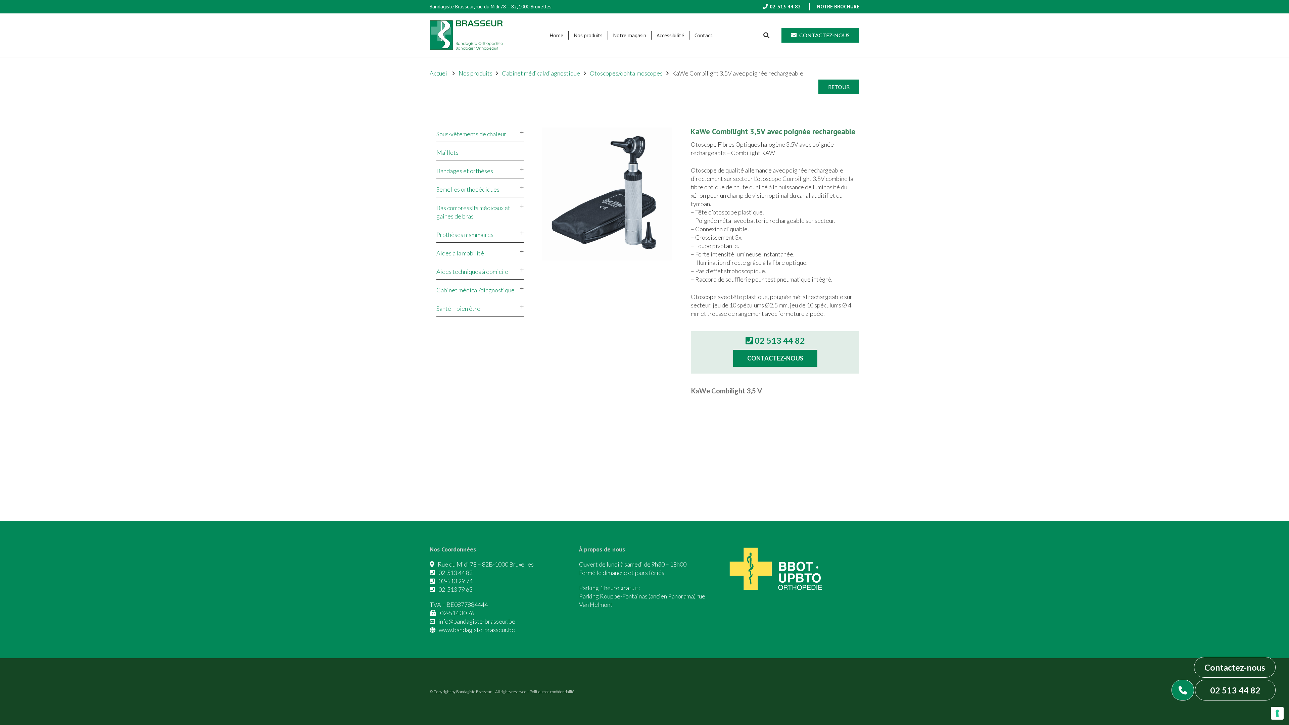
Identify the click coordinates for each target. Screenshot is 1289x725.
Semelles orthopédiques (467, 189)
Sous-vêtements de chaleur (471, 134)
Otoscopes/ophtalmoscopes (626, 73)
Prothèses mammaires (464, 234)
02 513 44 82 (1235, 690)
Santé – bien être (458, 308)
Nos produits (475, 73)
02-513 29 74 (455, 581)
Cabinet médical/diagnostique (541, 73)
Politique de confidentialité (552, 691)
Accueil (439, 73)
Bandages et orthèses (464, 171)
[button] (606, 35)
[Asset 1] (466, 35)
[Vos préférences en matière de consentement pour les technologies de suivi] (1277, 713)
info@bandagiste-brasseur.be (476, 621)
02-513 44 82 (455, 572)
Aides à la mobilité (460, 253)
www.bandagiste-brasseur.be (477, 629)
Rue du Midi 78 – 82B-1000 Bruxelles (486, 564)
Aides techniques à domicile (472, 271)
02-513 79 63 (455, 589)
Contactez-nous (1234, 667)
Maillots (447, 152)
